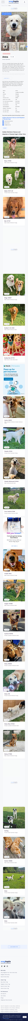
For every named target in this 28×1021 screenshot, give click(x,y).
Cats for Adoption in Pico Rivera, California (10, 1007)
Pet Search (3, 993)
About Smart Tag (5, 988)
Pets (6, 5)
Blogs (2, 997)
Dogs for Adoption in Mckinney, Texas (9, 1009)
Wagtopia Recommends (6, 1000)
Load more (6, 78)
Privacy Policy (6, 1018)
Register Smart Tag (5, 984)
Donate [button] (4, 128)
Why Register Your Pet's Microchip (9, 972)
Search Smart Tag (5, 986)
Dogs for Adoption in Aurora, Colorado (9, 1011)
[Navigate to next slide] (27, 47)
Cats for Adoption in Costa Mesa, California (10, 1005)
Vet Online (3, 995)
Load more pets (14, 946)
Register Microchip (5, 974)
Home (3, 5)
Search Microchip (5, 976)
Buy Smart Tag (4, 982)
